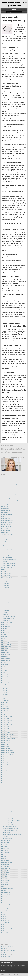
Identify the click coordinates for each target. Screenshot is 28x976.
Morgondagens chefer (5, 508)
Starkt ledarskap (4, 898)
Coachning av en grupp (5, 632)
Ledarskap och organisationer (7, 754)
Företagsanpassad (4, 532)
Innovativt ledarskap (5, 670)
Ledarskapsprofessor (5, 796)
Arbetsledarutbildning (7, 555)
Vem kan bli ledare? (5, 936)
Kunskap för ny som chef (6, 496)
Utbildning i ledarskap (5, 926)
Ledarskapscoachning (5, 772)
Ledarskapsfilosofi (4, 780)
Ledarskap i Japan (4, 506)
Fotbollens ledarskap (5, 652)
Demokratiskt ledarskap (5, 634)
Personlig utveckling (5, 872)
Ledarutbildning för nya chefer (8, 606)
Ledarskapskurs (4, 790)
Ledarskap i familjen (5, 726)
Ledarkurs (4, 686)
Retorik (2, 886)
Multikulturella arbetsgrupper (6, 862)
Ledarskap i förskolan (5, 732)
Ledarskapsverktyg (5, 842)
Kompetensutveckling (5, 682)
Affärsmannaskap (4, 543)
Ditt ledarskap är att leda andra (7, 514)
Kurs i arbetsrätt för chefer (8, 589)
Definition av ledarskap (5, 530)
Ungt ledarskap (4, 914)
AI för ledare (3, 480)
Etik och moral (4, 638)
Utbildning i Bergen (5, 504)
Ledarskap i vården (5, 746)
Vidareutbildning (6, 700)
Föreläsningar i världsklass (6, 644)
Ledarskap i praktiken (5, 740)
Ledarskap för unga (5, 722)
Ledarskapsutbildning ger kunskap (9, 818)
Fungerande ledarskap (5, 658)
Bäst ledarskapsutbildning (7, 813)
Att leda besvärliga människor (7, 549)
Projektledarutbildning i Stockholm (7, 520)
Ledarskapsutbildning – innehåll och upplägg (9, 500)
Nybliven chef (5, 614)
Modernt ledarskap (4, 858)
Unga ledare (3, 912)
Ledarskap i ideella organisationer (7, 734)
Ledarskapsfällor (4, 778)
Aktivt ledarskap (4, 545)
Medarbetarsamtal (6, 608)
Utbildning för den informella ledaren (9, 563)
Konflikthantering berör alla (6, 526)
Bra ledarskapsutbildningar (6, 575)
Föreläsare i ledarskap (5, 642)
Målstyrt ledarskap (4, 850)
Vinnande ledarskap (5, 940)
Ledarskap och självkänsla (6, 524)
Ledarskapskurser (4, 792)
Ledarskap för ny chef (7, 593)
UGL (3, 696)
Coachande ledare (4, 624)
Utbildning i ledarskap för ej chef (9, 565)
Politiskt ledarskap (4, 876)
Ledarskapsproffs (4, 799)
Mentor (2, 854)
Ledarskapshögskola (5, 512)
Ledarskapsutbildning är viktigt (8, 816)
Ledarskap (3, 714)
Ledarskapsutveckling (5, 840)
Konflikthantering (4, 702)
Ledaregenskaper (4, 710)
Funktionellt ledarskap (5, 660)
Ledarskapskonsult (5, 788)
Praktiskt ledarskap (5, 878)
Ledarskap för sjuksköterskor (6, 720)
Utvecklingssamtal (6, 620)
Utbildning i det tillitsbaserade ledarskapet (9, 924)
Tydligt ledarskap (4, 910)
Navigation (14, 9)
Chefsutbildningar (6, 585)
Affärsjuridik (3, 541)
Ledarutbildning (5, 836)
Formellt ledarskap (4, 650)
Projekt (2, 516)
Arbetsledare (5, 553)
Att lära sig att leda (5, 490)
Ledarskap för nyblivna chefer (8, 597)
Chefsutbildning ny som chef (6, 577)
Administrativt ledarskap (6, 539)
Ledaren (2, 712)
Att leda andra (4, 547)
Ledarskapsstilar (4, 803)
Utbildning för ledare (5, 918)
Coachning (3, 630)
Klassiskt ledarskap (5, 674)
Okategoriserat (4, 952)
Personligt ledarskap (5, 874)
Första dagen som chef (5, 478)
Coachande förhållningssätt (6, 622)
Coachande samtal (4, 628)
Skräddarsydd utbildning (5, 894)
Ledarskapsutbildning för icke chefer (9, 559)
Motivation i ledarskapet (5, 860)
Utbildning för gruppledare (6, 916)
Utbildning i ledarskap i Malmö (7, 928)
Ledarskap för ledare (5, 718)
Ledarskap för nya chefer (7, 595)
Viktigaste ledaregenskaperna (7, 938)
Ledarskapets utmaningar (6, 768)
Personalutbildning (4, 870)
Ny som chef (5, 612)
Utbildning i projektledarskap (6, 488)
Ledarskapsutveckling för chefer (9, 604)
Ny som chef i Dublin (5, 502)
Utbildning (4, 698)
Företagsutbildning (4, 648)
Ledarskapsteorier (4, 809)
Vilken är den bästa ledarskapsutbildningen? (9, 484)
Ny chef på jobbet (6, 610)
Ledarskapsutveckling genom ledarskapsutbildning (12, 834)
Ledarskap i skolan (5, 744)
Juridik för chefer (4, 486)
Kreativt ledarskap (4, 706)
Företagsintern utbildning (6, 646)
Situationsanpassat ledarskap (7, 888)
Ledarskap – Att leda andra (6, 716)
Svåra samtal (5, 694)
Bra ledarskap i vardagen (6, 573)
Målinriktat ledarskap (5, 848)
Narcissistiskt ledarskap (5, 864)
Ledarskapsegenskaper (5, 774)
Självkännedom (4, 890)
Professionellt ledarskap (5, 880)
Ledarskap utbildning (5, 764)
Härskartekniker (4, 666)
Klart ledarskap (4, 672)
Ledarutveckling (6, 692)
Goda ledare (3, 482)
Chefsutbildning (6, 583)
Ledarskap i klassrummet (6, 736)
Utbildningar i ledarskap (5, 930)
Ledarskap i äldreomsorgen (6, 724)
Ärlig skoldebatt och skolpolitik (7, 522)
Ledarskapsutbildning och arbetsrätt (9, 826)
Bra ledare (3, 569)
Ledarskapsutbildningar (7, 832)
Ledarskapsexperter (5, 776)
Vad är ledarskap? (4, 934)
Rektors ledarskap (4, 884)
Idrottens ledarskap (5, 668)
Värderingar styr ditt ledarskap (7, 534)
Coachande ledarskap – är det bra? (8, 476)
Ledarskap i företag (5, 730)
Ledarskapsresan (4, 801)
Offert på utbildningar (5, 866)
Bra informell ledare (5, 528)
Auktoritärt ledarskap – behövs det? (8, 567)
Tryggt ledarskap (4, 906)
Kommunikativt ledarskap (6, 680)
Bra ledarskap (4, 571)
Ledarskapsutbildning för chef (8, 602)
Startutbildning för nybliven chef (9, 616)
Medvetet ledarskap (5, 852)
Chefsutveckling (6, 587)
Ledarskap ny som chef (7, 598)
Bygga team (5, 684)
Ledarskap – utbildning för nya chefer (10, 591)
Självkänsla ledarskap (5, 892)
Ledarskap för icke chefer (7, 557)
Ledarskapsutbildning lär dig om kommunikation (12, 824)
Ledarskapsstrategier (5, 805)
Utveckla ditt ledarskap (5, 932)
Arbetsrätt (4, 579)
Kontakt (2, 704)
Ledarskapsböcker (4, 770)
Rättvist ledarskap (4, 882)
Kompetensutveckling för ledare (7, 498)
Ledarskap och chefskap (7, 600)
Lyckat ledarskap (4, 844)
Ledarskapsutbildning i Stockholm (9, 822)
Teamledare (5, 561)
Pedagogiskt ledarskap (5, 868)
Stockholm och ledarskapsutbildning (8, 900)
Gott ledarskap (4, 662)
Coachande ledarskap (5, 626)
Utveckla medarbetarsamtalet (8, 618)
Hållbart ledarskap (4, 664)
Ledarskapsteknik (4, 807)
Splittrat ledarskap (4, 896)
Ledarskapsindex (4, 784)
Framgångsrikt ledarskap (6, 654)
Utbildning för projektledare (6, 920)
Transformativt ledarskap (6, 904)
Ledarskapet (3, 766)
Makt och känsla (4, 846)
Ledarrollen (5, 688)
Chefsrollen (5, 581)
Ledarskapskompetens (5, 786)
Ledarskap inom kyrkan (5, 748)
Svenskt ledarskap (4, 902)
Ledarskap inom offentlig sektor (7, 750)
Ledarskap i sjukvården (5, 742)
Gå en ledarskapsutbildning (8, 814)
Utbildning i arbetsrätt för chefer (7, 492)
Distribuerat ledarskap (5, 510)
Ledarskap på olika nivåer (6, 762)
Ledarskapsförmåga (5, 782)
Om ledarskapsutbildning (7, 838)
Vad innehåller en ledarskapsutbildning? (8, 494)
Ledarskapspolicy (4, 794)
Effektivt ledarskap (4, 636)
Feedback (3, 640)
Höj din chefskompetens (6, 518)
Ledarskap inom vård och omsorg (7, 752)
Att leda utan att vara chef (6, 551)
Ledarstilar (5, 690)
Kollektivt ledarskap (5, 676)
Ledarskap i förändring (5, 728)
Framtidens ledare (4, 656)
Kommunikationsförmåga (6, 678)
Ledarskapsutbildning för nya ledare (8, 811)
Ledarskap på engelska (5, 760)
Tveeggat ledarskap (5, 908)
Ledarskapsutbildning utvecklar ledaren (10, 830)
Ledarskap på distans (5, 758)
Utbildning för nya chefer (6, 954)
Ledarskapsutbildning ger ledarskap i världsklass (12, 820)
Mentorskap (3, 856)
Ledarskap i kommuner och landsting (8, 738)
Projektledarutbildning (7, 922)
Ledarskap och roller (5, 756)
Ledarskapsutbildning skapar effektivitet (10, 828)
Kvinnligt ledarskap (5, 708)
